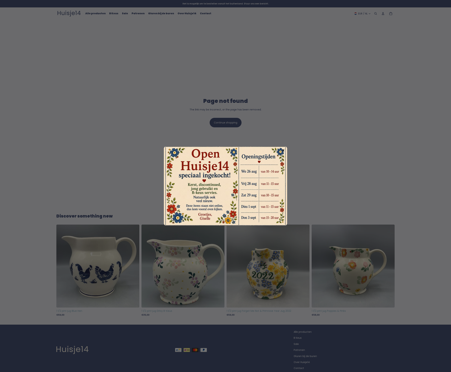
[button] (283, 150)
